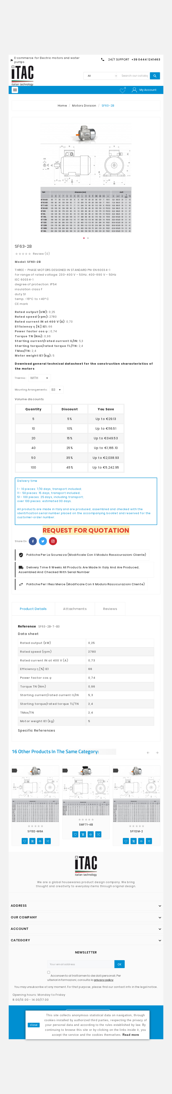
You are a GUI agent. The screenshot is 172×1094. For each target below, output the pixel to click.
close (34, 1025)
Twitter (43, 541)
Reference (27, 626)
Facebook (33, 541)
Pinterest (53, 541)
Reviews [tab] (110, 609)
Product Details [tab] (33, 609)
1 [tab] (84, 238)
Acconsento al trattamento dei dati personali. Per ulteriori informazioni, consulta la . (84, 978)
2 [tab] (88, 238)
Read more (131, 1034)
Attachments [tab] (74, 609)
